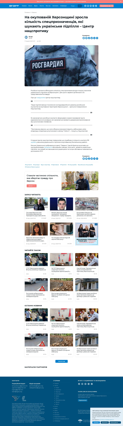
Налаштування (114, 422)
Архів (55, 410)
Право (57, 396)
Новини (24, 5)
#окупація (36, 164)
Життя (57, 404)
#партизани (55, 164)
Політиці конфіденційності (107, 419)
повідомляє (40, 97)
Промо (57, 402)
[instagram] (88, 6)
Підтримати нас (105, 6)
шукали (34, 142)
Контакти (55, 5)
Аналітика (58, 389)
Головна (27, 12)
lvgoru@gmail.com (17, 389)
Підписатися (83, 400)
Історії (57, 387)
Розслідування (60, 394)
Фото (57, 398)
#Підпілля (63, 164)
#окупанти (28, 164)
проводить (48, 147)
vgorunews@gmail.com (19, 388)
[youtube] (90, 6)
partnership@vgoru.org (36, 386)
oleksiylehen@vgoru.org (36, 388)
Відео (36, 5)
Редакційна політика (60, 416)
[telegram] (93, 6)
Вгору (31, 36)
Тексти (42, 5)
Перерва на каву (60, 400)
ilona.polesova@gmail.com (20, 386)
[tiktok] (96, 6)
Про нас (48, 5)
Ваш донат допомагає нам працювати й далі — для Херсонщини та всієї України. (61, 1)
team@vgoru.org (17, 391)
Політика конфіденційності (61, 418)
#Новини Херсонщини (32, 167)
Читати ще (61, 361)
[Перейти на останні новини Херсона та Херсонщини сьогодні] (14, 6)
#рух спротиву (45, 164)
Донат (31, 186)
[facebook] (85, 6)
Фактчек (58, 391)
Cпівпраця (63, 5)
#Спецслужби (72, 164)
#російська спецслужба (85, 164)
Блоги (30, 5)
